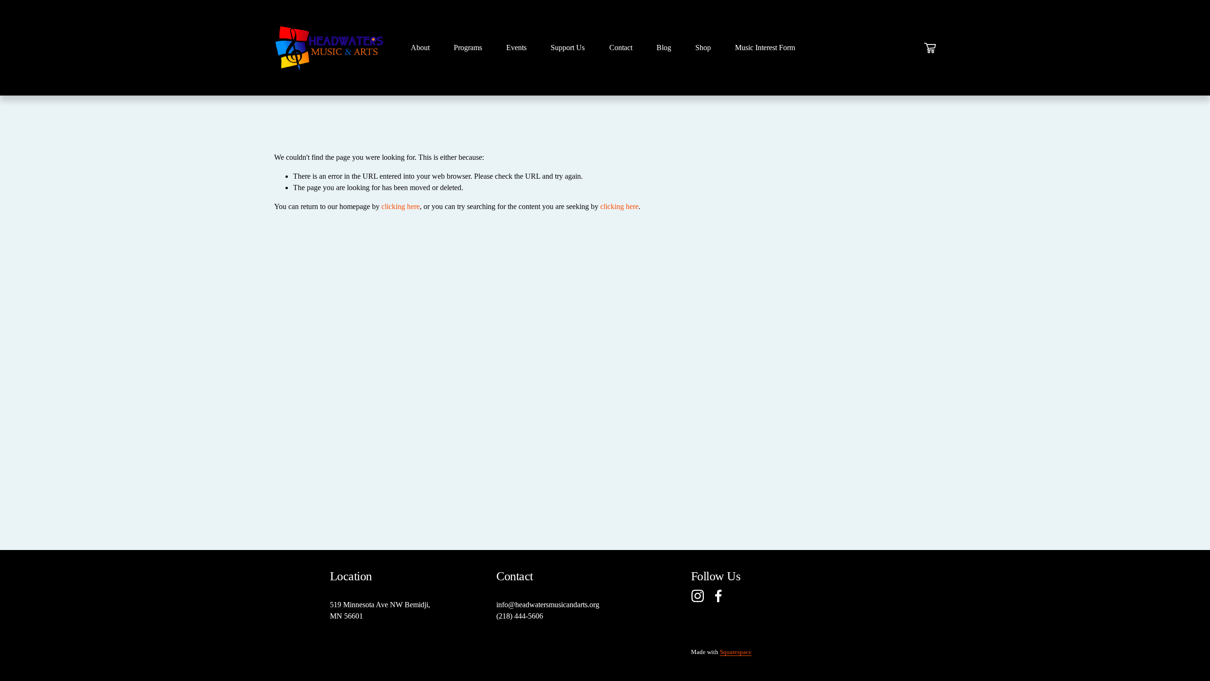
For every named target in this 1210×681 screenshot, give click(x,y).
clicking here (400, 206)
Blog (664, 48)
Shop (703, 48)
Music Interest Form (765, 48)
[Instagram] (697, 595)
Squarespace (736, 651)
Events (516, 48)
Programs (468, 48)
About (420, 48)
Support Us (568, 48)
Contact (620, 48)
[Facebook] (718, 595)
